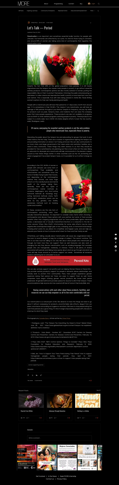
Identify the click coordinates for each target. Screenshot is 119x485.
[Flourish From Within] (31, 401)
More (91, 10)
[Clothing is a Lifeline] (87, 401)
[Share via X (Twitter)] (32, 375)
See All (98, 390)
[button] (44, 4)
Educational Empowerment (79, 10)
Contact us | (51, 479)
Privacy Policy (62, 479)
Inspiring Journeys (32, 10)
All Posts (21, 10)
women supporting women (35, 365)
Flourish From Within (27, 411)
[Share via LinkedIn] (36, 375)
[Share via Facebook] (28, 375)
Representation (62, 10)
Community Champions (48, 10)
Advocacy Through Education (57, 411)
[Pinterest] (116, 238)
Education (30, 369)
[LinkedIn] (116, 246)
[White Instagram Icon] (116, 250)
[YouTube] (116, 234)
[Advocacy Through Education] (59, 401)
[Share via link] (41, 375)
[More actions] (91, 23)
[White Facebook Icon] (116, 242)
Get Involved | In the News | (48, 476)
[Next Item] (99, 457)
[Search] (99, 4)
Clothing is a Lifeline (83, 411)
